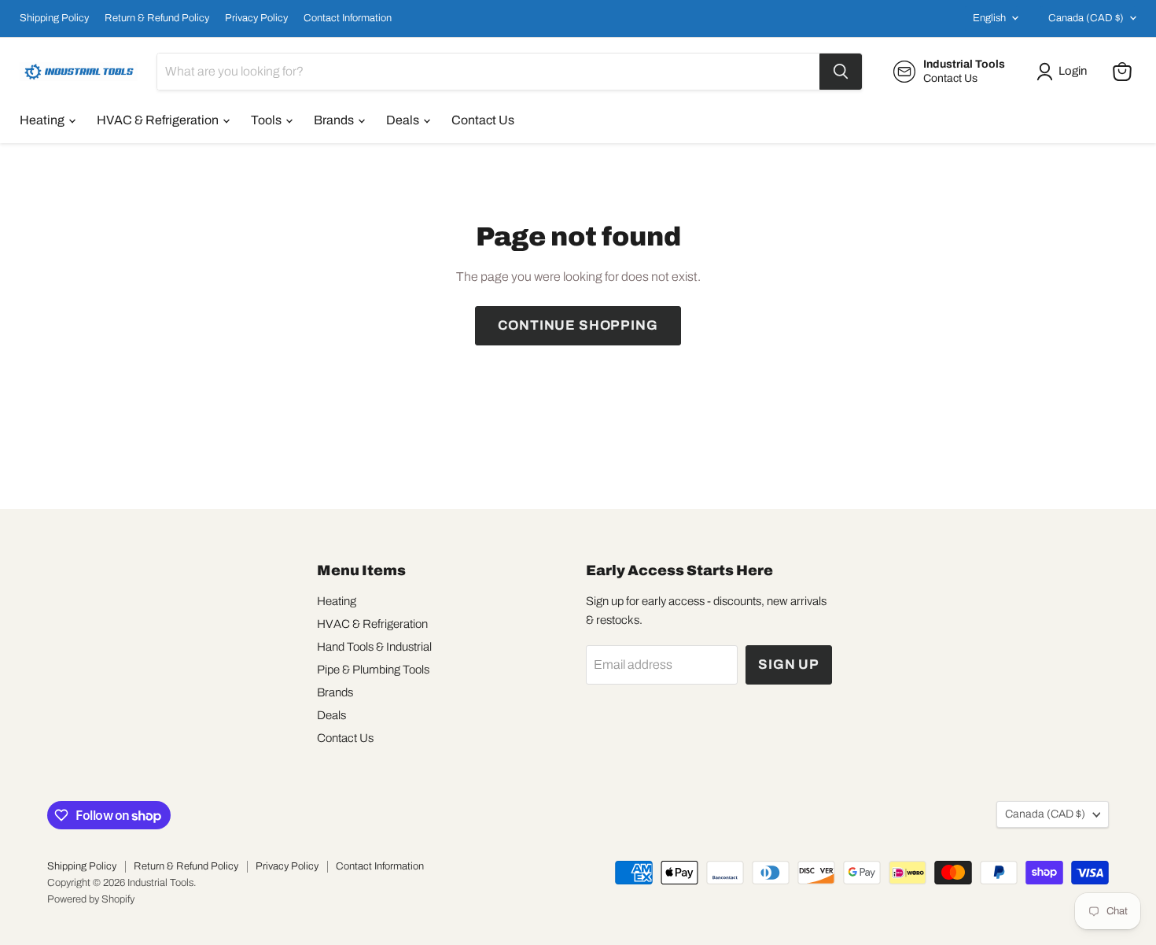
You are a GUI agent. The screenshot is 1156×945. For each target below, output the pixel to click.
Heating (43, 120)
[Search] (840, 72)
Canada (1086, 18)
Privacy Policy (256, 18)
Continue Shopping (577, 325)
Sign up (788, 664)
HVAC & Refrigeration (159, 120)
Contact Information (348, 18)
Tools (267, 120)
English (989, 18)
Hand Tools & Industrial (374, 646)
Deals (404, 120)
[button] (1064, 71)
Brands (335, 120)
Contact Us (482, 120)
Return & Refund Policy (157, 18)
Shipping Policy (54, 18)
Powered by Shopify (90, 899)
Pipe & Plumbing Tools (373, 669)
